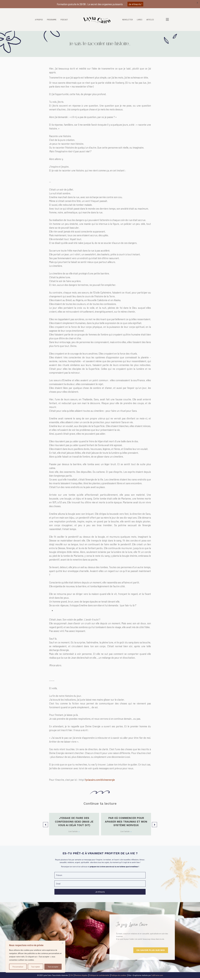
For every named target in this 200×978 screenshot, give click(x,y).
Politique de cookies (118, 975)
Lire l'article (74, 831)
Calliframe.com (157, 975)
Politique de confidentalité (99, 975)
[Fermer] (62, 943)
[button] (45, 824)
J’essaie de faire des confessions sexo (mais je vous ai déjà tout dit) (74, 821)
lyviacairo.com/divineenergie (100, 779)
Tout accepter (53, 966)
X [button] (197, 2)
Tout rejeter (35, 966)
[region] (35, 957)
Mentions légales (81, 975)
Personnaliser (18, 966)
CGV (71, 975)
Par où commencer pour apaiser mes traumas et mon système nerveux (126, 821)
